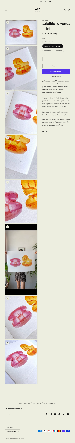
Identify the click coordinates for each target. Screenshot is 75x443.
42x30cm (48, 50)
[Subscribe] (38, 414)
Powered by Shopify (19, 438)
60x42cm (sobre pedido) (52, 46)
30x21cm (60, 50)
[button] (6, 10)
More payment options (56, 76)
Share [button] (46, 131)
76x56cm (48, 42)
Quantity (44, 55)
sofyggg (12, 438)
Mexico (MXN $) (11, 431)
